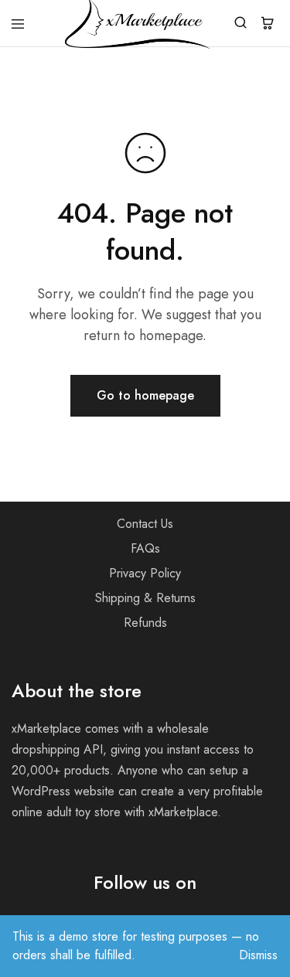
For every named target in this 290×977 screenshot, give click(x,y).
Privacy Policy (145, 573)
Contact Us (145, 524)
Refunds (145, 622)
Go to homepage (145, 395)
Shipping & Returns (145, 598)
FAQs (145, 548)
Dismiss (258, 955)
